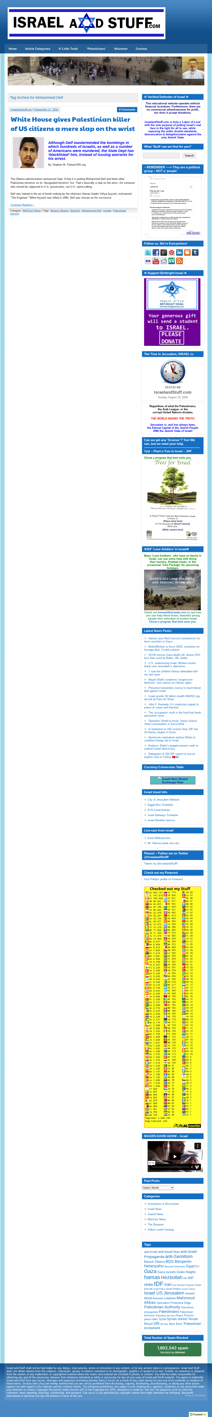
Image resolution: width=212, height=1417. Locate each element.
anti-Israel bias (169, 1251)
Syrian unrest (177, 1319)
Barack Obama (60, 210)
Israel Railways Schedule (163, 815)
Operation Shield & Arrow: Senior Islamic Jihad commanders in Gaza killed (170, 722)
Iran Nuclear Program (183, 1285)
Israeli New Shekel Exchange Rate (174, 780)
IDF (159, 1283)
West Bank (175, 1323)
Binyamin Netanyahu (175, 1266)
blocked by (172, 1349)
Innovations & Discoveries (163, 1203)
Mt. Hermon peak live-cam (163, 843)
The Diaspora (156, 1224)
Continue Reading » (22, 204)
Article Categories (37, 48)
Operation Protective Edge (174, 1302)
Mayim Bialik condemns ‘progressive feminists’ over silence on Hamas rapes (168, 681)
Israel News (155, 1209)
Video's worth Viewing (161, 1229)
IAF (185, 1278)
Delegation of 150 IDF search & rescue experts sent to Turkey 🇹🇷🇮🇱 (169, 755)
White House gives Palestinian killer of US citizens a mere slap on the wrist (73, 123)
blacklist (75, 210)
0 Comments (127, 109)
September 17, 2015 (46, 109)
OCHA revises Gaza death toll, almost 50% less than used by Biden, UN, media (172, 656)
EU (197, 1266)
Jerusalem (174, 1293)
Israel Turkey (188, 1289)
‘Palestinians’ (96, 48)
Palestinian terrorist (165, 1315)
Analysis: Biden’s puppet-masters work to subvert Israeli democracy (171, 747)
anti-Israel (150, 1251)
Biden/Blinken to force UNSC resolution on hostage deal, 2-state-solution (171, 648)
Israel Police (159, 1289)
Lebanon (170, 1298)
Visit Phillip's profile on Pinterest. (164, 879)
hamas (152, 1277)
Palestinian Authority (162, 1307)
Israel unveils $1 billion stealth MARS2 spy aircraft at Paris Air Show (172, 698)
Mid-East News (32, 210)
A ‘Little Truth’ (68, 48)
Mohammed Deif (91, 210)
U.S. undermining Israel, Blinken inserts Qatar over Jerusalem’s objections (170, 665)
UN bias (164, 1324)
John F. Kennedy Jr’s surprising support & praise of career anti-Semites (171, 706)
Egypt (190, 1266)
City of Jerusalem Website (163, 799)
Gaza (150, 1271)
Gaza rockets (166, 1272)
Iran (168, 1284)
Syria (162, 1319)
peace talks (151, 1319)
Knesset (158, 1298)
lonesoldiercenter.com (172, 612)
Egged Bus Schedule (160, 804)
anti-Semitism (179, 1256)
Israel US (153, 1293)
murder (107, 210)
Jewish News (155, 1214)
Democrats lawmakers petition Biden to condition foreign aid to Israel (169, 739)
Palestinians (169, 1311)
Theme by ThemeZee (195, 1395)
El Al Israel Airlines (159, 810)
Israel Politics (173, 1288)
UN (156, 1323)
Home (13, 48)
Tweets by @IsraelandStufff (160, 863)
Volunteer (121, 48)
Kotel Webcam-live (159, 838)
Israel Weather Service (161, 820)
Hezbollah (171, 1277)
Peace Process (185, 1315)
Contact (141, 48)
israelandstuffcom (21, 109)
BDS (170, 1261)
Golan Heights (186, 1272)
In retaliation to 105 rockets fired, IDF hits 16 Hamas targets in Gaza (171, 731)
